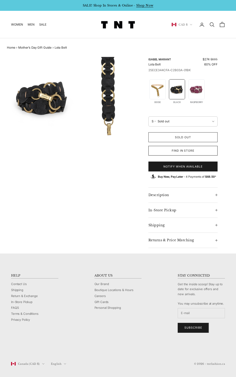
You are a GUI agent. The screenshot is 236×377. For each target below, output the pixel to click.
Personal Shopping (107, 307)
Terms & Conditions (24, 313)
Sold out (183, 137)
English (56, 363)
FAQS (15, 307)
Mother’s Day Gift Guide (35, 47)
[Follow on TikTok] (49, 348)
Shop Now (144, 5)
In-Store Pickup (21, 302)
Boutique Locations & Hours (114, 290)
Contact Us (19, 284)
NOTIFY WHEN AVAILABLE (182, 166)
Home (11, 47)
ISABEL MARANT (159, 59)
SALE (42, 24)
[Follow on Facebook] (13, 348)
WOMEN (17, 24)
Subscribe (193, 327)
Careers (100, 296)
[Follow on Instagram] (25, 348)
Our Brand (101, 284)
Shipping (17, 290)
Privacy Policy (20, 319)
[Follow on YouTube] (37, 348)
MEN (31, 24)
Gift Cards (101, 302)
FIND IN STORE (183, 150)
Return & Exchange (24, 296)
